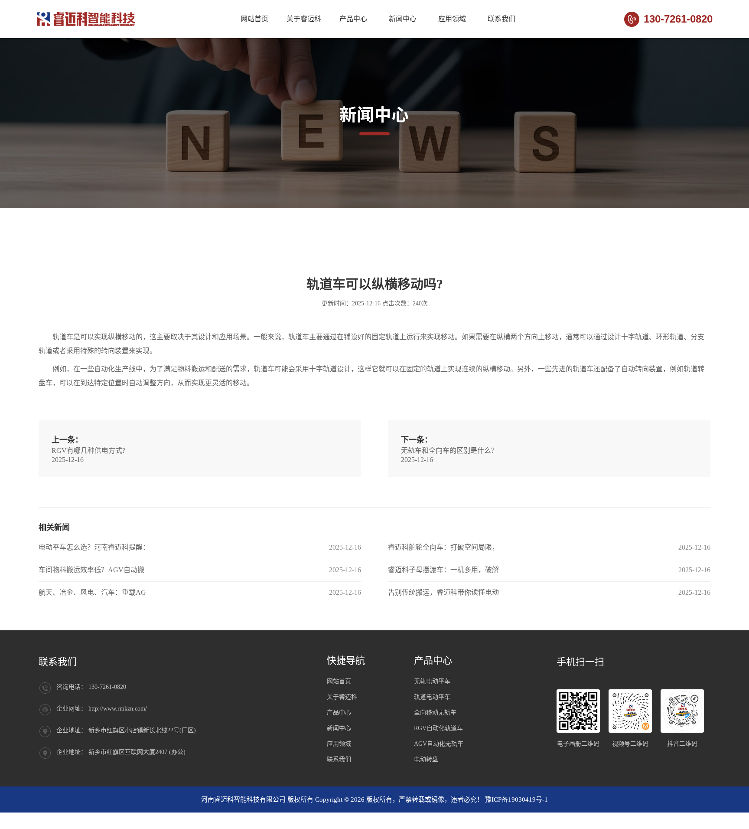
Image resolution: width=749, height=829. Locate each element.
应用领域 (452, 19)
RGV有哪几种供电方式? (88, 450)
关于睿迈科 (304, 19)
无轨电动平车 (432, 681)
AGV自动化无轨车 (438, 744)
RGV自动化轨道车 (438, 728)
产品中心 (353, 19)
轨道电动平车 (432, 697)
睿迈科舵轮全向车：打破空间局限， (443, 547)
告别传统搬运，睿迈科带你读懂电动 (443, 592)
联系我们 (501, 19)
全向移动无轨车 (435, 712)
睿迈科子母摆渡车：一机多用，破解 (443, 569)
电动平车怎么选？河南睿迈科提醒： (94, 547)
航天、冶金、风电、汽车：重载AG (92, 592)
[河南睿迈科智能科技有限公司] (87, 19)
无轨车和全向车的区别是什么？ (449, 450)
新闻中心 (403, 19)
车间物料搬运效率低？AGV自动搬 (91, 569)
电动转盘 (426, 759)
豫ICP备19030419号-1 (516, 799)
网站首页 (254, 19)
